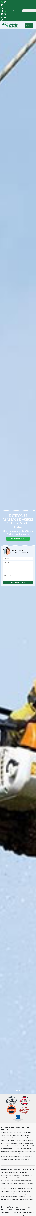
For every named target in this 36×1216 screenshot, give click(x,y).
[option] (18, 608)
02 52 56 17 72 (3, 6)
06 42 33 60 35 (3, 16)
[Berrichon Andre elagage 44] (10, 25)
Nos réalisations (18, 539)
